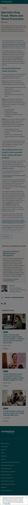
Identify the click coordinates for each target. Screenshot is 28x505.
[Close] (25, 497)
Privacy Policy (7, 503)
